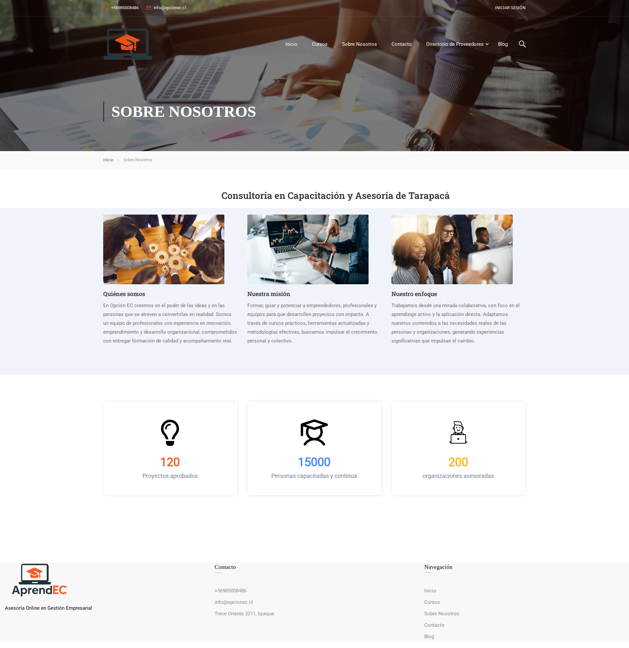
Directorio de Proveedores (455, 44)
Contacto (401, 44)
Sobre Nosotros (359, 44)
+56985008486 (125, 7)
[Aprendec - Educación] (127, 44)
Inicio (291, 44)
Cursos (320, 44)
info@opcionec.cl (170, 7)
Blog (503, 44)
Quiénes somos (124, 294)
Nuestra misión (268, 294)
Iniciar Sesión (510, 7)
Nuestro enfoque (414, 294)
